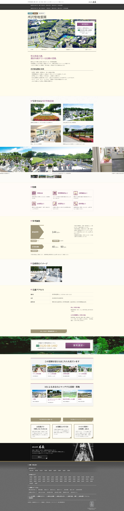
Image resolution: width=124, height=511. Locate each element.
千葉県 (45, 470)
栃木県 (65, 476)
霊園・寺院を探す (42, 5)
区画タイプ (46, 489)
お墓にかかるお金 (41, 492)
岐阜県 (52, 479)
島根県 (35, 481)
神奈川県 (31, 470)
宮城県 (44, 476)
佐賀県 (74, 481)
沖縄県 (36, 483)
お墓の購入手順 (50, 492)
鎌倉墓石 (31, 497)
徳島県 (52, 481)
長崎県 (78, 481)
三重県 (65, 479)
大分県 (87, 481)
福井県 (39, 479)
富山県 (31, 479)
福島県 (57, 476)
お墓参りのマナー (41, 496)
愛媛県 (61, 481)
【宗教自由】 (48, 8)
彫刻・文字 (72, 489)
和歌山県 (92, 479)
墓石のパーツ (59, 489)
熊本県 (83, 481)
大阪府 (64, 470)
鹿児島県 (31, 483)
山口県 (48, 481)
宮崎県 (91, 481)
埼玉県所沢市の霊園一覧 (45, 419)
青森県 (35, 476)
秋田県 (48, 476)
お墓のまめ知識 (50, 496)
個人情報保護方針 (61, 502)
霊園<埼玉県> (48, 5)
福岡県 (70, 481)
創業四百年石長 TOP (34, 5)
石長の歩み (48, 502)
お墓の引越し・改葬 (72, 496)
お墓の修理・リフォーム (84, 496)
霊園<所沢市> (54, 5)
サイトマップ (54, 502)
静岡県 (57, 479)
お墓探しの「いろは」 (34, 487)
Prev (31, 159)
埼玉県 (41, 470)
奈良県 (87, 479)
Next (92, 159)
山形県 (52, 476)
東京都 (36, 470)
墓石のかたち (52, 489)
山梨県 (44, 479)
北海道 (31, 476)
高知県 (65, 481)
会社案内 (29, 502)
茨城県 (61, 476)
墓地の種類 (40, 489)
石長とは (39, 457)
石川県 (35, 479)
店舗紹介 (43, 502)
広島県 (44, 481)
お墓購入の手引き (32, 492)
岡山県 (39, 481)
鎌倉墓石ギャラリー (36, 502)
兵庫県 (68, 470)
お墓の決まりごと (74, 492)
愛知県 (50, 470)
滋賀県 (54, 470)
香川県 (57, 481)
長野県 (48, 479)
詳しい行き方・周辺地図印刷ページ (48, 331)
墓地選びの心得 (66, 492)
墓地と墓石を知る (32, 489)
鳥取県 (31, 481)
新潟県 (92, 476)
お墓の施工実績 (79, 489)
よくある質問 (32, 496)
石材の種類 (66, 489)
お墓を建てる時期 (58, 492)
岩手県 (39, 476)
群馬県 (70, 476)
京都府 (59, 470)
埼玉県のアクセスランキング (78, 419)
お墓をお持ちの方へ (61, 496)
